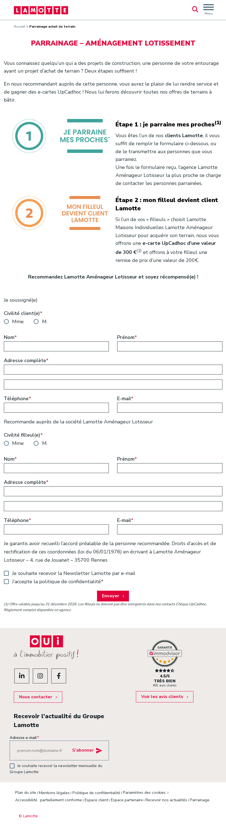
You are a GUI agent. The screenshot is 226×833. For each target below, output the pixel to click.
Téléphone (17, 398)
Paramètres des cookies (144, 792)
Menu (209, 13)
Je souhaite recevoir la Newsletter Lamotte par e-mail (73, 573)
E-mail (125, 398)
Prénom (127, 337)
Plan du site (25, 792)
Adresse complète (26, 360)
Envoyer (110, 596)
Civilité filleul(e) (23, 435)
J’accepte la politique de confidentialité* (57, 581)
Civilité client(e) (23, 313)
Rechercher (195, 10)
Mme (18, 321)
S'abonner (83, 750)
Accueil (19, 26)
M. (44, 321)
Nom (10, 337)
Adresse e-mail (24, 737)
